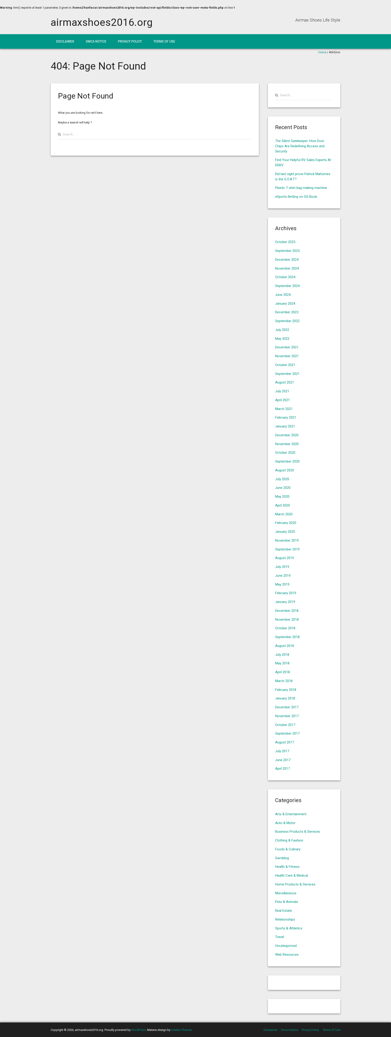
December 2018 (286, 611)
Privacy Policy (130, 41)
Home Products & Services (295, 884)
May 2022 (282, 339)
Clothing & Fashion (289, 840)
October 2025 (285, 242)
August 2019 (284, 558)
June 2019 (283, 576)
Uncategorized (286, 946)
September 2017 (287, 733)
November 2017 (287, 716)
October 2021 (285, 365)
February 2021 (285, 417)
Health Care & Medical (291, 875)
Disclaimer (65, 41)
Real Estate (283, 911)
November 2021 (287, 356)
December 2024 (286, 260)
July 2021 (282, 391)
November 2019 (287, 540)
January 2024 (285, 303)
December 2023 (286, 312)
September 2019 (287, 549)
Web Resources (287, 955)
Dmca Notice (96, 41)
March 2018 (284, 681)
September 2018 (287, 637)
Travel (279, 937)
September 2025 (287, 251)
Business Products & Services (297, 832)
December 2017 (286, 707)
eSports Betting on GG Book (296, 197)
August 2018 (284, 646)
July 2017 (282, 751)
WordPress (138, 1030)
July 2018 (282, 655)
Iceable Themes (181, 1030)
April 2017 (282, 769)
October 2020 (285, 453)
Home (322, 52)
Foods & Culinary (287, 849)
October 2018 (285, 628)
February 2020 (285, 523)
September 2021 (287, 374)
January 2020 (285, 532)
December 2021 (286, 347)
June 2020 (283, 488)
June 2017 (283, 760)
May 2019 (282, 584)
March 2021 (284, 409)
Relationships (285, 919)
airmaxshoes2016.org (102, 22)
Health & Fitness (287, 867)
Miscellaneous (285, 893)
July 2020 (282, 479)
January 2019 (285, 602)
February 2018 (285, 690)
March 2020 (284, 514)
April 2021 (282, 400)
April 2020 (282, 505)
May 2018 (282, 663)
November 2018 (287, 619)
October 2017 (285, 725)
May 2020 (282, 496)
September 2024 (287, 286)
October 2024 (285, 277)
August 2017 (284, 742)
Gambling (282, 858)
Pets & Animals (286, 902)
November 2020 (287, 444)
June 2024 (283, 295)
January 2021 (285, 426)
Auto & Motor (285, 823)
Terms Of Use (164, 41)
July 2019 (282, 567)
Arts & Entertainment (290, 814)
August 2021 (284, 382)
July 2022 (282, 330)
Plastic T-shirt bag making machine (301, 188)
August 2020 (284, 470)
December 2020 (286, 435)
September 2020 (287, 461)
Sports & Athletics (288, 928)
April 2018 (282, 672)
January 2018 (285, 698)
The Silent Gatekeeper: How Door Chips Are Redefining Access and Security (299, 146)
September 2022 (287, 321)
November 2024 (287, 268)
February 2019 (285, 593)
